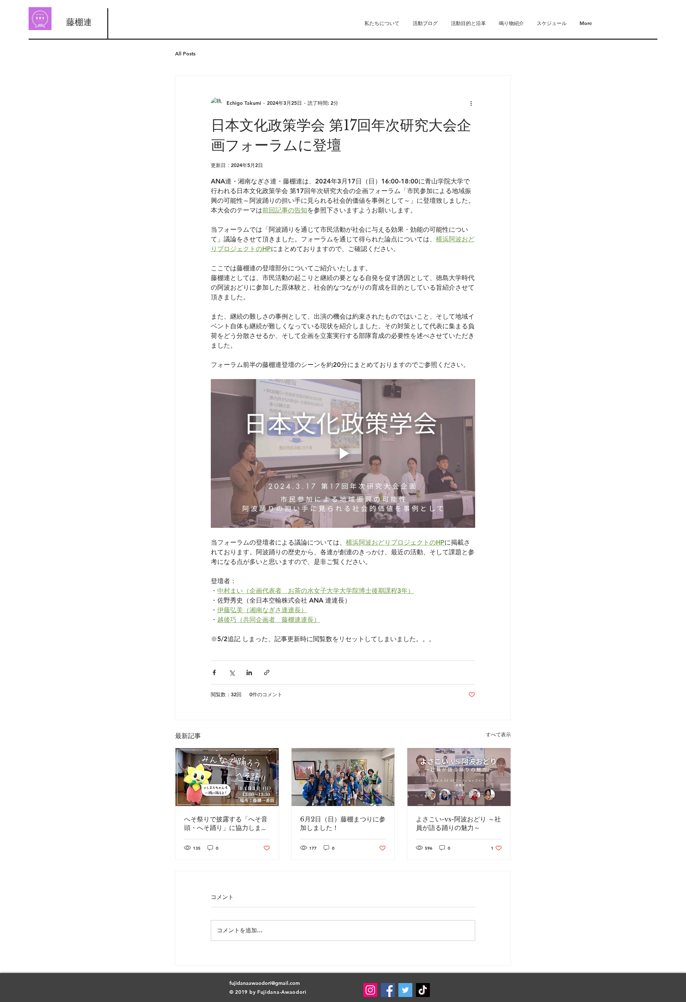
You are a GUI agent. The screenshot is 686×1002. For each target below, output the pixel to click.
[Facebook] (388, 990)
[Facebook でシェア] (214, 672)
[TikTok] (423, 990)
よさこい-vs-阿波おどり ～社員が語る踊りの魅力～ (458, 823)
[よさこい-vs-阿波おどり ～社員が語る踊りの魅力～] (459, 777)
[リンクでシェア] (266, 672)
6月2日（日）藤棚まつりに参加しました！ (343, 823)
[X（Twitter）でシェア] (231, 672)
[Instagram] (370, 990)
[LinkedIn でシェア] (249, 672)
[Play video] (343, 453)
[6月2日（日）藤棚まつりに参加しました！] (343, 777)
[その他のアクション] (471, 103)
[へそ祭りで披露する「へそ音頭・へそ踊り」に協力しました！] (227, 777)
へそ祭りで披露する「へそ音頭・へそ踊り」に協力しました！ (226, 823)
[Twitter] (405, 990)
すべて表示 (498, 734)
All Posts (185, 53)
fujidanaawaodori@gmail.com (264, 983)
